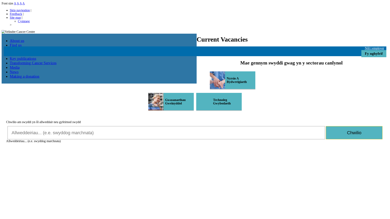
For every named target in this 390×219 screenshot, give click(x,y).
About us (17, 41)
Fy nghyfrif (374, 54)
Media (15, 67)
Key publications (23, 58)
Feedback (16, 14)
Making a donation (24, 76)
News (14, 72)
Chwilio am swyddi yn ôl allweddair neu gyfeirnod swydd (43, 122)
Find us (16, 45)
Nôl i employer (374, 48)
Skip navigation (20, 10)
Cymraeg (24, 21)
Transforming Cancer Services (33, 63)
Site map (15, 17)
